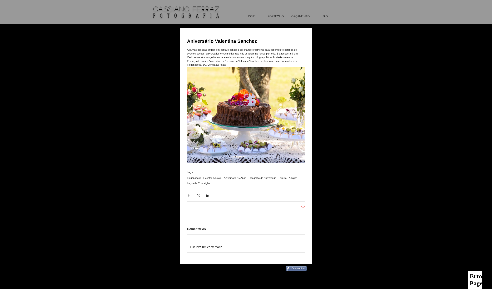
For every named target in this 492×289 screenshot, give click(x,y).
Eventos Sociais (212, 178)
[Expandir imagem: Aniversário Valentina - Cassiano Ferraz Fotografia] (246, 115)
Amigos (293, 178)
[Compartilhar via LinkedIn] (207, 195)
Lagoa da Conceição (198, 183)
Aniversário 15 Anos (235, 178)
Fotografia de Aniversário (262, 178)
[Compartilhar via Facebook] (189, 195)
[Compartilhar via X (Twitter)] (198, 195)
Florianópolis (194, 178)
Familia (282, 178)
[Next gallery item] (300, 114)
